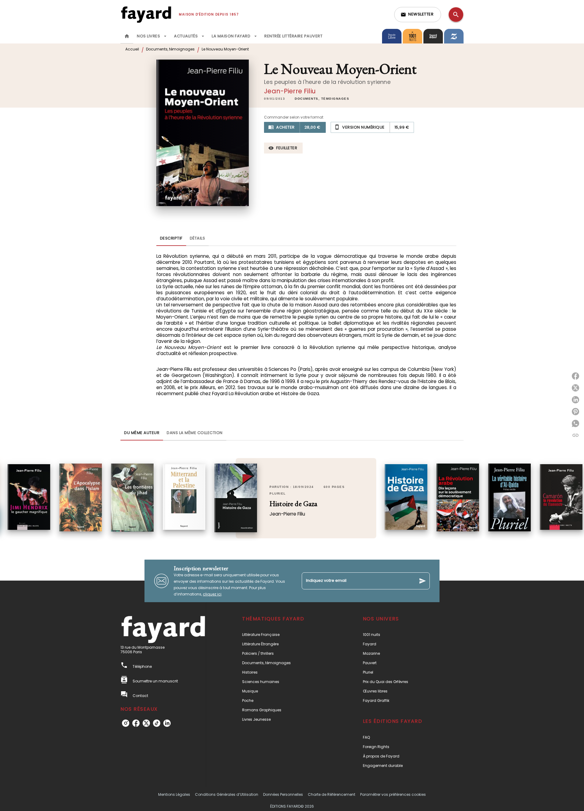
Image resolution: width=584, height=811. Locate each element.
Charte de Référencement (331, 794)
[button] (417, 14)
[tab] (126, 36)
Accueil (132, 49)
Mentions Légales (174, 794)
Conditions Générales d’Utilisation (226, 794)
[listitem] (125, 723)
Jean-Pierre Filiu (290, 91)
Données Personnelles (283, 794)
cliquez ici (212, 594)
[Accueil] (146, 14)
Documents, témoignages (170, 49)
